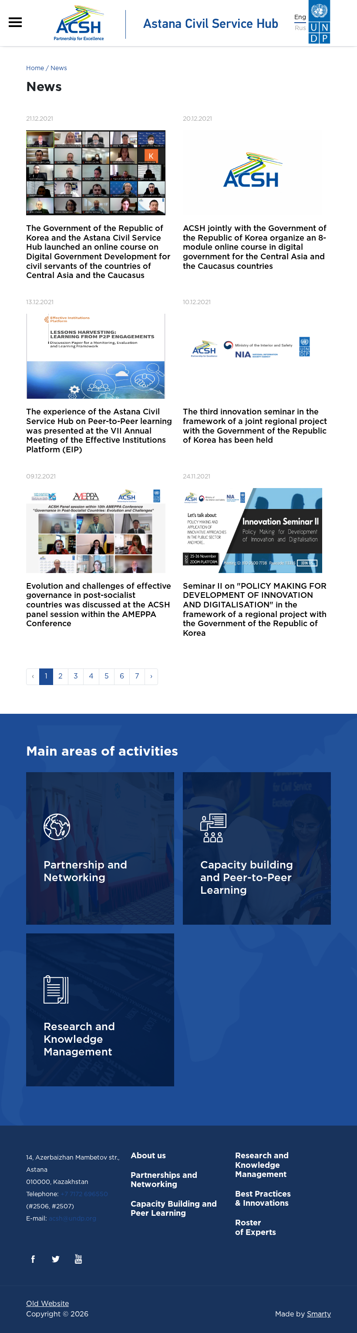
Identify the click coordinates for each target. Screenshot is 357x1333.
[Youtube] (78, 1259)
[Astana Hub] (163, 23)
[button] (15, 22)
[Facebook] (33, 1259)
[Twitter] (56, 1259)
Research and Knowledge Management (262, 1165)
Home (35, 68)
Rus (300, 28)
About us (148, 1156)
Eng (300, 17)
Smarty (319, 1314)
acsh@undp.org (71, 1218)
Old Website (47, 1304)
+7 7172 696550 (84, 1194)
